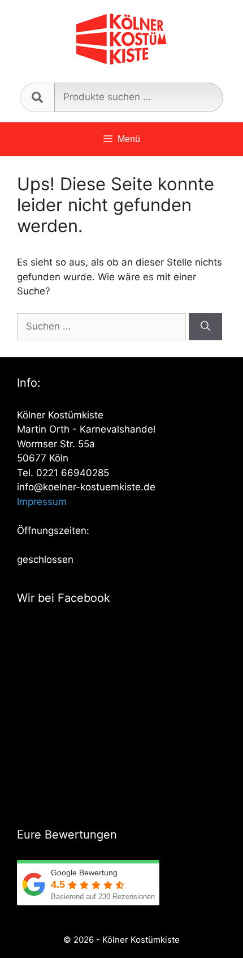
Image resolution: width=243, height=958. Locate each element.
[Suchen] (205, 326)
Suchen (37, 97)
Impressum (42, 501)
